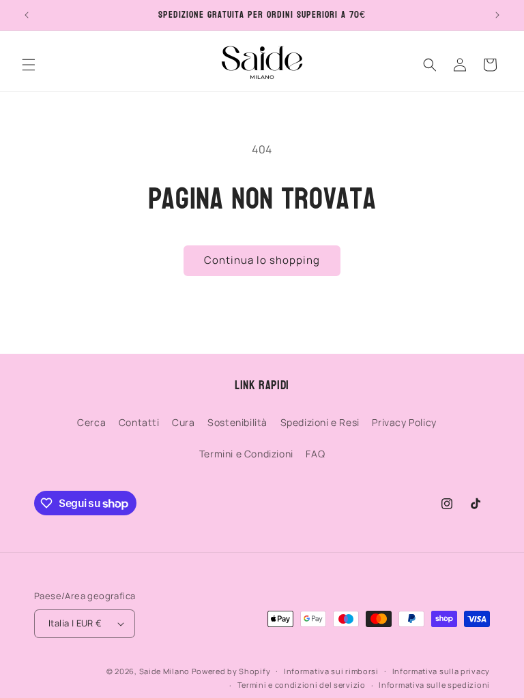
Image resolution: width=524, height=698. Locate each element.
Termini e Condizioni (246, 453)
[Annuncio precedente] (27, 15)
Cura (183, 422)
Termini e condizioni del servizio (301, 685)
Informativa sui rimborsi (331, 671)
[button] (29, 65)
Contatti (139, 422)
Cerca (91, 422)
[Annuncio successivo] (497, 15)
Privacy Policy (404, 422)
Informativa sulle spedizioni (434, 685)
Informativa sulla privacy (441, 671)
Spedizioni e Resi (320, 422)
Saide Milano (164, 671)
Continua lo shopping (262, 260)
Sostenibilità (237, 422)
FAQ (315, 453)
